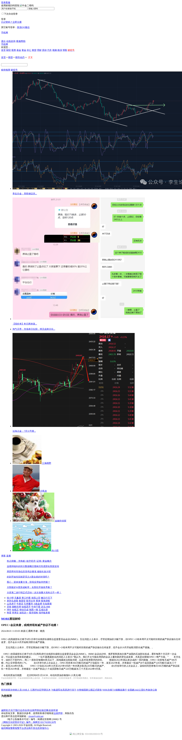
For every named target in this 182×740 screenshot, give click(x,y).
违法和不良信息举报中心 (36, 728)
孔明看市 (28, 604)
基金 (18, 50)
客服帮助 (20, 41)
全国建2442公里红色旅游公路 (142, 690)
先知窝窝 (47, 604)
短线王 (15, 609)
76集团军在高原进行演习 (63, 690)
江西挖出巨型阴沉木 (40, 690)
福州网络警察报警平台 (12, 728)
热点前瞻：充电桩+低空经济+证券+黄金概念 (29, 561)
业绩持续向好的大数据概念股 (21, 566)
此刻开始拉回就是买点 (18, 577)
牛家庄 (19, 604)
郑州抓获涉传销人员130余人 (15, 690)
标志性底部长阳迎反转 (47, 566)
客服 (8, 2)
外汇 (29, 50)
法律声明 (34, 710)
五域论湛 (43, 609)
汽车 (49, 50)
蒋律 (38, 601)
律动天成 (23, 609)
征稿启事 (43, 710)
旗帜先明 (16, 607)
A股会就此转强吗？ (39, 577)
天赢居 (17, 598)
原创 (44, 50)
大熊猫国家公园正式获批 (89, 690)
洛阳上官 (35, 598)
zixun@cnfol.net (35, 716)
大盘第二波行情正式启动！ (20, 592)
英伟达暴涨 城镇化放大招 (38, 571)
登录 (3, 2)
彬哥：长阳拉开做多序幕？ (38, 587)
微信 (27, 27)
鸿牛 (9, 609)
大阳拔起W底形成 (16, 587)
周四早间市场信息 (16, 571)
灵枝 (9, 607)
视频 (54, 50)
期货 (34, 50)
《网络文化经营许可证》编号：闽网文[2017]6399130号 (28, 722)
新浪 (19, 27)
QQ (23, 27)
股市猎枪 (33, 612)
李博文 (15, 612)
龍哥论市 (30, 601)
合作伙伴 (24, 710)
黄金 (24, 50)
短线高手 (26, 607)
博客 (65, 50)
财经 (8, 50)
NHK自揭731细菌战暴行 (114, 690)
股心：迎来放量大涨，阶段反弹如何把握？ (28, 582)
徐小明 (10, 598)
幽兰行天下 (46, 598)
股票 (13, 50)
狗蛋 (9, 612)
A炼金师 (38, 604)
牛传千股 (35, 607)
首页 (3, 50)
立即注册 (17, 22)
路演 (59, 50)
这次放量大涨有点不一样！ (47, 592)
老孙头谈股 (12, 601)
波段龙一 (23, 612)
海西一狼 (33, 609)
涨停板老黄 (44, 612)
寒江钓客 (26, 598)
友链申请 (53, 710)
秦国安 (22, 601)
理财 (39, 50)
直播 (8, 556)
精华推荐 (5, 70)
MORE (5, 618)
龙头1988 (45, 607)
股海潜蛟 (45, 601)
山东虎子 (11, 604)
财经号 (14, 70)
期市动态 (19, 57)
